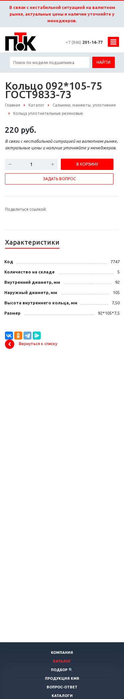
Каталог (62, 661)
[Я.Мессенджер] (37, 336)
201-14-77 (84, 42)
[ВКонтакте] (9, 336)
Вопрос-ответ (62, 687)
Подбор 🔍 (62, 670)
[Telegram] (27, 336)
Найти (103, 62)
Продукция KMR (62, 678)
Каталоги (62, 696)
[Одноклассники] (18, 336)
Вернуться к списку (38, 343)
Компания (62, 653)
